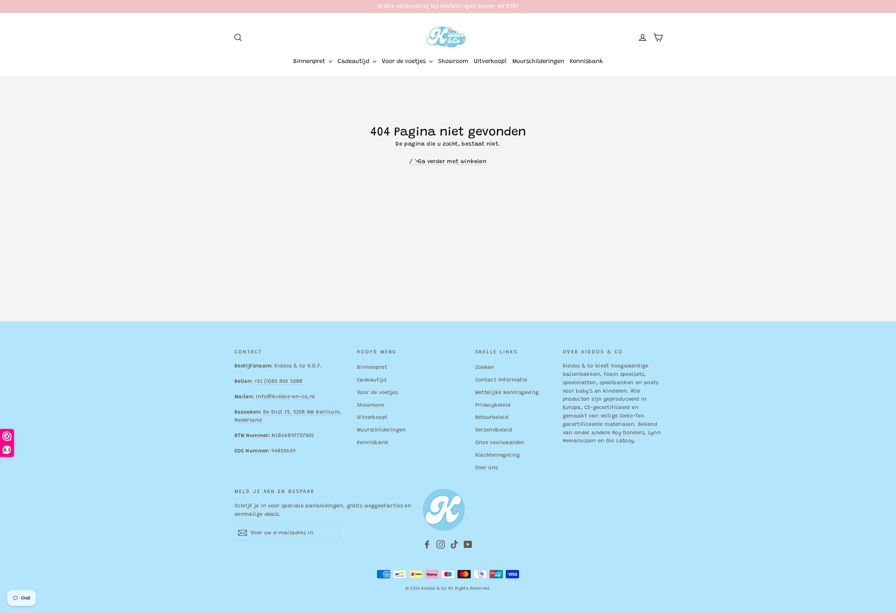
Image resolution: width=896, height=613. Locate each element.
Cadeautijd (354, 62)
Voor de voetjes (404, 62)
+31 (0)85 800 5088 (278, 381)
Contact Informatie (501, 380)
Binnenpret (310, 62)
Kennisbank (586, 62)
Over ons (486, 468)
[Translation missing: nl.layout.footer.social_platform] (427, 544)
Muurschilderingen (538, 62)
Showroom (453, 62)
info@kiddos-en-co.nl (285, 397)
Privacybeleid (493, 405)
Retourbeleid (492, 417)
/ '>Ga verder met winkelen (448, 161)
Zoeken (484, 367)
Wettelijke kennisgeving (507, 392)
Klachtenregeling (497, 455)
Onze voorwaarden (500, 442)
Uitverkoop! (490, 62)
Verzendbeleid (493, 430)
